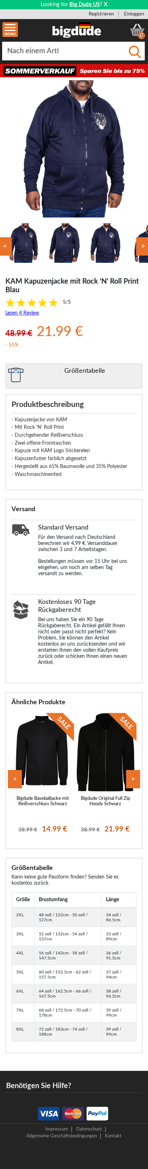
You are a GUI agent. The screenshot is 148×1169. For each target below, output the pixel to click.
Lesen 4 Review (22, 313)
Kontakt (113, 1136)
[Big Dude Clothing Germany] (77, 29)
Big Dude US (84, 4)
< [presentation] (15, 779)
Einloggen (134, 14)
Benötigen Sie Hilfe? (38, 1086)
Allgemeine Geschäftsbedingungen (61, 1136)
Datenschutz (89, 1129)
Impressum (56, 1129)
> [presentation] (133, 779)
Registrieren (101, 14)
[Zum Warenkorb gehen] (137, 29)
